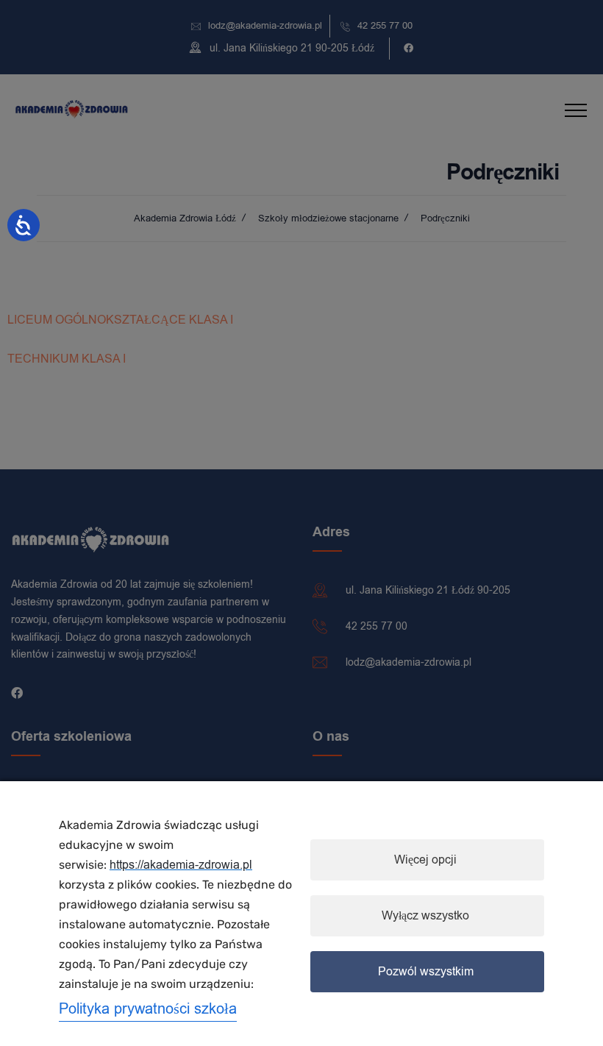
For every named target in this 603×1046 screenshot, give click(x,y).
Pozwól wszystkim (426, 972)
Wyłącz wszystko (425, 916)
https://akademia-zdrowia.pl (181, 865)
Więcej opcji (425, 860)
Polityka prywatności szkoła (148, 1009)
